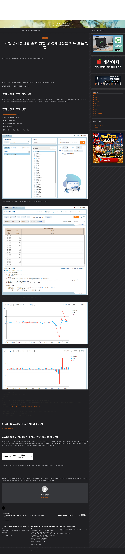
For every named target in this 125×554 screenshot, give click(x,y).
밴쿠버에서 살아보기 (99, 125)
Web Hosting (98, 113)
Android (97, 95)
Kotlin (96, 107)
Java (96, 99)
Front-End (97, 105)
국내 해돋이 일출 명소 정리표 (67, 526)
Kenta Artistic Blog (91, 550)
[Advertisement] (43, 10)
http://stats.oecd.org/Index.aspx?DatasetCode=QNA (24, 406)
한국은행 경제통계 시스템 (9, 114)
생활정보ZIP (44, 37)
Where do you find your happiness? (31, 30)
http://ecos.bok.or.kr (7, 428)
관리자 (44, 51)
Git (95, 115)
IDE (96, 109)
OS (95, 111)
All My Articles (44, 497)
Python (97, 101)
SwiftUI (97, 97)
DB (95, 103)
